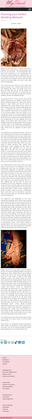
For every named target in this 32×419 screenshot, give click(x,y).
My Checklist (6, 411)
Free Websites (6, 362)
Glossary (5, 364)
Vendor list (5, 409)
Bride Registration (7, 370)
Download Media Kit (8, 386)
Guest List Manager (7, 405)
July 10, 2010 (9, 20)
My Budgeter (6, 407)
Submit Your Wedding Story (10, 372)
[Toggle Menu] (29, 9)
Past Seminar (6, 397)
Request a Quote (7, 374)
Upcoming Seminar (7, 395)
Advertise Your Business (9, 384)
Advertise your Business (9, 376)
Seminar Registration (8, 399)
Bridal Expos (6, 360)
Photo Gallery (6, 388)
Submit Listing (6, 382)
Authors (5, 358)
